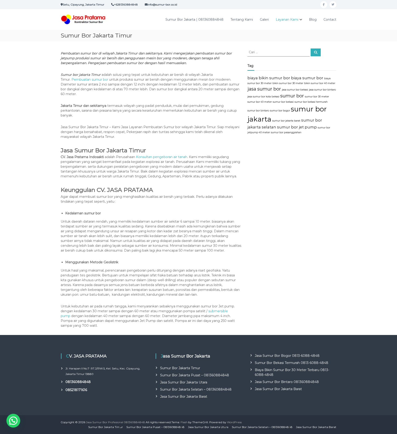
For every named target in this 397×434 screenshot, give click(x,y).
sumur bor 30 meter (317, 96)
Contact (329, 19)
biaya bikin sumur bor (268, 78)
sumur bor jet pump (297, 127)
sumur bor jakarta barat (286, 120)
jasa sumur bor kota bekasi (263, 96)
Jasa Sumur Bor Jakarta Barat (183, 396)
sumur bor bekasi (283, 101)
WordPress (234, 422)
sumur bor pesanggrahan (286, 132)
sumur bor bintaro (258, 110)
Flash (184, 422)
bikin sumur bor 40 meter (319, 83)
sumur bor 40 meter (259, 101)
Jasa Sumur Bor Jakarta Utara (183, 382)
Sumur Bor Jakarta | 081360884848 (194, 19)
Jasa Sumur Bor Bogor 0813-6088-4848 (287, 356)
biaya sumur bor (307, 78)
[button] (13, 421)
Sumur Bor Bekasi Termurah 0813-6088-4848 (291, 363)
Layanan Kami (287, 19)
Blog (313, 19)
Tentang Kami (241, 19)
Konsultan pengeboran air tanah (161, 157)
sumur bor (292, 96)
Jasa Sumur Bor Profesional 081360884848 (115, 422)
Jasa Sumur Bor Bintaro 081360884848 (287, 382)
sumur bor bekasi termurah (311, 101)
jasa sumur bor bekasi (295, 89)
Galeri (264, 19)
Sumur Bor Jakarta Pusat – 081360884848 (194, 375)
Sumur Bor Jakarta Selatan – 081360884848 (196, 389)
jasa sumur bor (264, 89)
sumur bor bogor (280, 110)
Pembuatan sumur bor (89, 79)
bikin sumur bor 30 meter (287, 83)
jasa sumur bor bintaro (322, 89)
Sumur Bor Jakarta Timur (180, 368)
